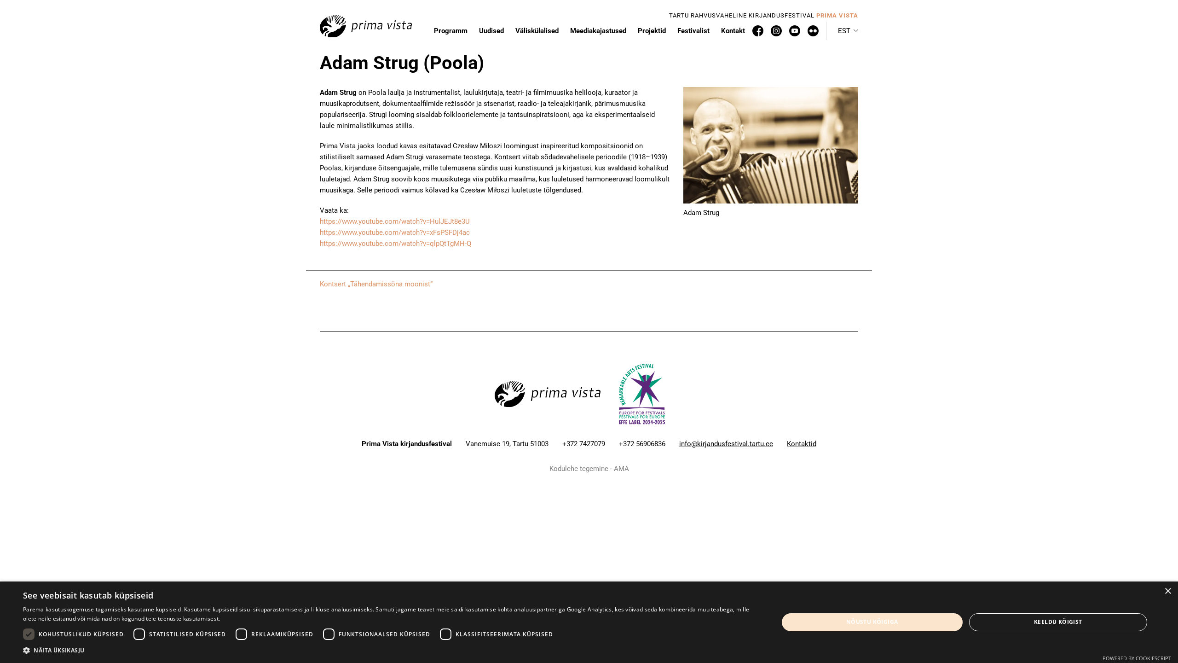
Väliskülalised (537, 31)
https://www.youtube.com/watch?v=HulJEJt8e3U (395, 221)
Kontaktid (801, 444)
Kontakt (733, 31)
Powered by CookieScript (1137, 658)
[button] (848, 31)
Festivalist (693, 31)
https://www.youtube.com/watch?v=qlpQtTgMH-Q (395, 243)
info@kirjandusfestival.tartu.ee (726, 444)
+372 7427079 (583, 444)
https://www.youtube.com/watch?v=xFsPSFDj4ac (395, 232)
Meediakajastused (598, 31)
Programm (451, 31)
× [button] (1167, 591)
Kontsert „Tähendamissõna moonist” (376, 284)
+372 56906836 (642, 444)
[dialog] (589, 622)
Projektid (652, 31)
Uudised (491, 31)
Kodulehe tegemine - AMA (589, 469)
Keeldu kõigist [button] (1058, 622)
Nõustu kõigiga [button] (872, 622)
